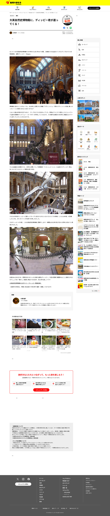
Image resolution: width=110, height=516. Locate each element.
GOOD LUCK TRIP (67, 496)
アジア (83, 75)
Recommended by (64, 352)
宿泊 (96, 134)
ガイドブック (64, 9)
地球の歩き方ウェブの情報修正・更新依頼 (24, 436)
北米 (83, 49)
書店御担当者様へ (89, 486)
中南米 (83, 54)
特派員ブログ (48, 9)
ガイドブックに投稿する (91, 488)
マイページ (66, 494)
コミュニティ (80, 9)
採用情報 (88, 491)
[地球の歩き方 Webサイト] (13, 3)
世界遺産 (88, 141)
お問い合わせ (89, 493)
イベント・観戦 (81, 142)
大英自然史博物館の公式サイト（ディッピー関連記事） (26, 283)
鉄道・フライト (88, 149)
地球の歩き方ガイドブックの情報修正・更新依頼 (25, 438)
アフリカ (84, 85)
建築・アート (88, 134)
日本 (83, 90)
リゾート (84, 70)
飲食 (81, 134)
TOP (11, 12)
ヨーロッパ (15, 12)
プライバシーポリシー (90, 480)
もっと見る (95, 291)
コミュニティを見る (94, 8)
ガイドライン (89, 484)
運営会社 (88, 478)
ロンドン (26, 12)
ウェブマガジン (33, 9)
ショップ (96, 148)
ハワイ (83, 65)
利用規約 (88, 482)
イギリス (21, 12)
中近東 (83, 80)
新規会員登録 (67, 492)
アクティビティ (81, 148)
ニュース (65, 485)
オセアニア (84, 60)
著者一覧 (65, 488)
